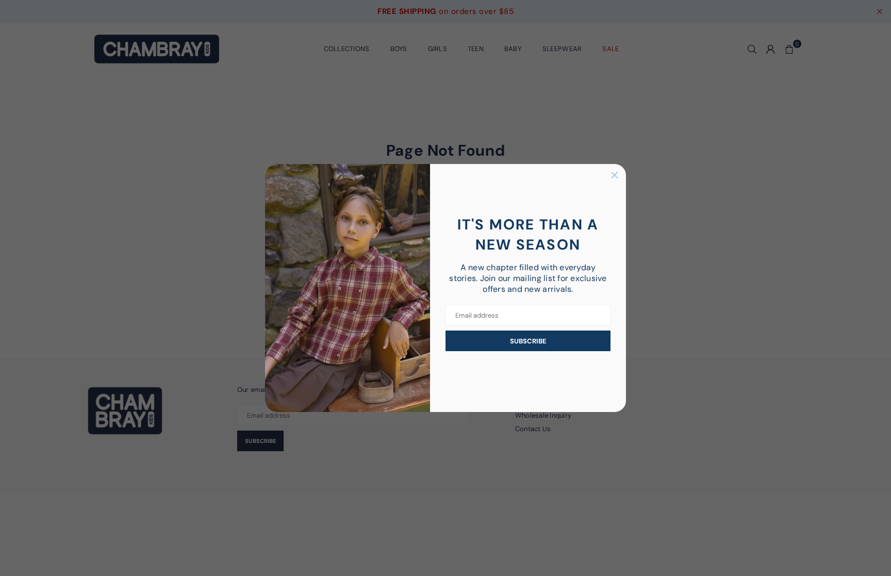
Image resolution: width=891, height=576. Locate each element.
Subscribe (528, 341)
